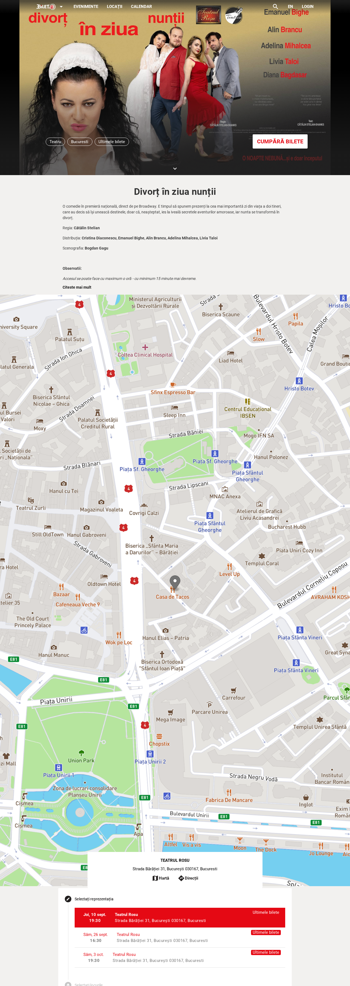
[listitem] (180, 917)
